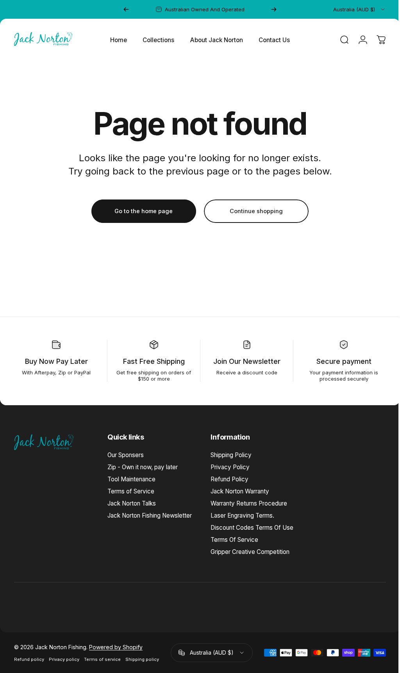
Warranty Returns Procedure (249, 503)
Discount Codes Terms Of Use (252, 527)
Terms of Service (130, 491)
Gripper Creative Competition (250, 551)
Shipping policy (142, 659)
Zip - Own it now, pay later (142, 467)
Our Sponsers (125, 455)
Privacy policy (64, 659)
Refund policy (29, 659)
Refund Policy (229, 479)
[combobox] (359, 9)
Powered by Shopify (116, 647)
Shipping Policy (231, 455)
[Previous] (126, 9)
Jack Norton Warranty (240, 491)
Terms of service (102, 659)
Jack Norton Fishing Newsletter (149, 515)
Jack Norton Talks (131, 503)
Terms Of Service (234, 539)
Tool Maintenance (131, 479)
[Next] (273, 9)
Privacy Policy (230, 467)
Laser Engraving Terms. (242, 515)
